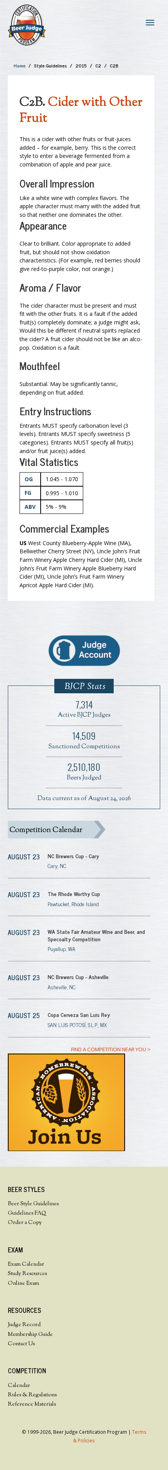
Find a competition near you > (110, 1049)
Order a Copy (25, 1223)
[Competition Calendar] (79, 829)
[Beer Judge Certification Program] (27, 24)
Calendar (19, 1386)
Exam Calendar (26, 1264)
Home (19, 65)
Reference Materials (32, 1404)
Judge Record (24, 1325)
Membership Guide (30, 1335)
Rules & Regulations (32, 1395)
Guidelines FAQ (27, 1213)
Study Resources (27, 1274)
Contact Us (21, 1344)
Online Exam (23, 1284)
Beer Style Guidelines (33, 1204)
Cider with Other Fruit (81, 111)
